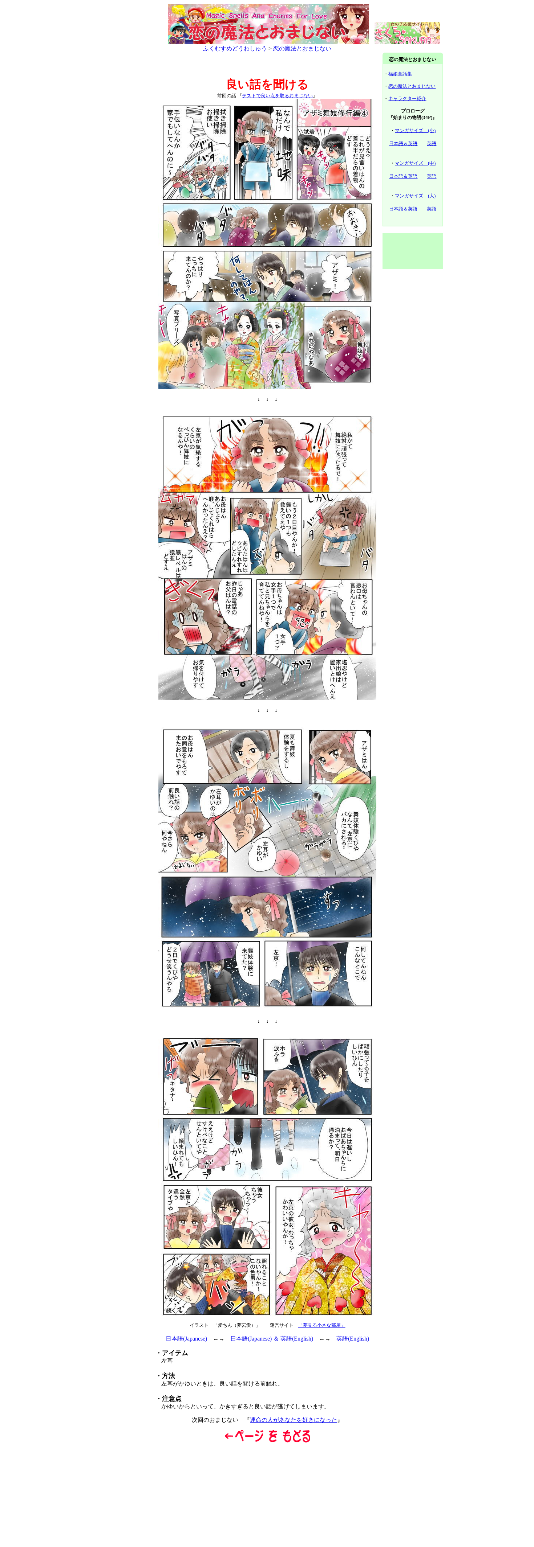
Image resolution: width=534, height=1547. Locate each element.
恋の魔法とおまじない (302, 48)
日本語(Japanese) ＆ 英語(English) (271, 1338)
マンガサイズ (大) (415, 195)
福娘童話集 (400, 74)
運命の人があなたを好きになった (293, 1420)
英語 (431, 143)
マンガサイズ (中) (415, 163)
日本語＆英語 (403, 143)
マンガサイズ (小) (415, 130)
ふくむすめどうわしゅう (235, 48)
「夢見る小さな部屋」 (321, 1325)
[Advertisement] (121, 162)
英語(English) (352, 1338)
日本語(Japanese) (186, 1338)
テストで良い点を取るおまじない (277, 95)
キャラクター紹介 (407, 98)
